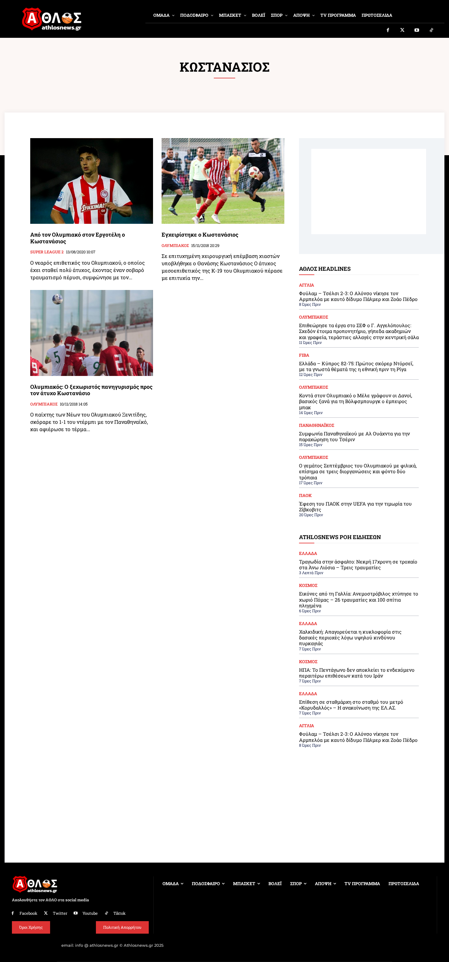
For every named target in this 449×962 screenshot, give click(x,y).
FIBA (304, 355)
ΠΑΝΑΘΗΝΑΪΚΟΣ (316, 425)
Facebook (28, 913)
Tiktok (119, 913)
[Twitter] (402, 30)
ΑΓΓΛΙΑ (306, 285)
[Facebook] (388, 30)
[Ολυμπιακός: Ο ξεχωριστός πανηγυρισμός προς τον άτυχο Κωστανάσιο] (91, 333)
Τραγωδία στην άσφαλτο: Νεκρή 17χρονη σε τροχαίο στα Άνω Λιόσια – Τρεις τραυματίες (358, 564)
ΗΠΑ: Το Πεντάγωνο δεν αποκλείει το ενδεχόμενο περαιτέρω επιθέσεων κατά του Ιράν (356, 673)
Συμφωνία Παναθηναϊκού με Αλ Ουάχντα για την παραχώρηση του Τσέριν (354, 436)
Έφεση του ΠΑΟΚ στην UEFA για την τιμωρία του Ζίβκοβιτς (355, 506)
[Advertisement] (368, 191)
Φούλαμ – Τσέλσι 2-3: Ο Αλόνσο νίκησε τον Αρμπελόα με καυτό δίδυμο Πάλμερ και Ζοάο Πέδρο (358, 296)
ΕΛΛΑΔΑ (308, 553)
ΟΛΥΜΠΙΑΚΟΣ (175, 245)
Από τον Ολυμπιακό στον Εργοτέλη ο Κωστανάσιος (77, 238)
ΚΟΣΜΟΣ (308, 585)
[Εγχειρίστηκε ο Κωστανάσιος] (223, 181)
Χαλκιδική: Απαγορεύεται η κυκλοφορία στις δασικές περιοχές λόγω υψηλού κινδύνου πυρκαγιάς (350, 637)
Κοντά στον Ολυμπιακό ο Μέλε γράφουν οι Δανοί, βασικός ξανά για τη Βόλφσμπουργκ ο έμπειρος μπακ (355, 401)
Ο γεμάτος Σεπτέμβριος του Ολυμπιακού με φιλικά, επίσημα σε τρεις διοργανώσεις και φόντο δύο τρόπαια (358, 471)
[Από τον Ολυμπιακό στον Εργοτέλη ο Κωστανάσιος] (91, 181)
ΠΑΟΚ (305, 495)
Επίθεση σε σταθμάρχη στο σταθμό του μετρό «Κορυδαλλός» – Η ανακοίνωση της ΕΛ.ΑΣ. (351, 705)
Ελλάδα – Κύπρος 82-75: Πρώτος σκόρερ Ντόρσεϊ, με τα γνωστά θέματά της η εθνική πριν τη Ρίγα (356, 366)
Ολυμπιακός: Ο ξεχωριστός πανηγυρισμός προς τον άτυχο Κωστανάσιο (91, 390)
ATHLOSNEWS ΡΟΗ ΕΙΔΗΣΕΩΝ (340, 537)
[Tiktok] (431, 30)
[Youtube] (417, 30)
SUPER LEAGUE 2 (47, 252)
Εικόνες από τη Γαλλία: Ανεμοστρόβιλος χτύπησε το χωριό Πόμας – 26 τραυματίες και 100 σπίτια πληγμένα (358, 599)
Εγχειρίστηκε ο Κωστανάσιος (200, 234)
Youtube (90, 913)
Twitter (60, 913)
